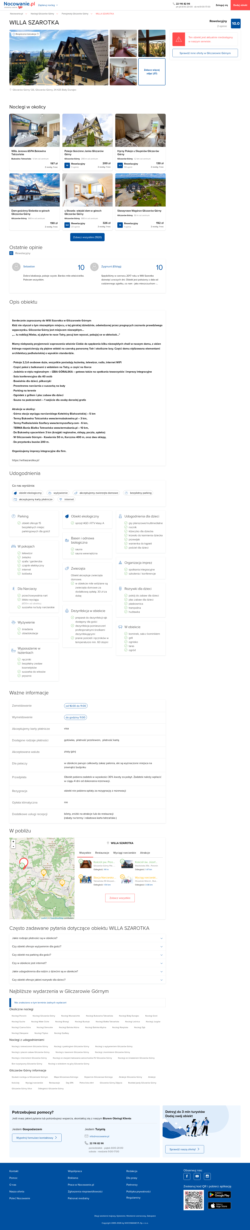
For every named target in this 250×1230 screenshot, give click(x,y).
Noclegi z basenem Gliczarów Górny (72, 1052)
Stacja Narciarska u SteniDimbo (112, 877)
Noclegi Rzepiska (120, 1027)
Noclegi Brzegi (62, 1021)
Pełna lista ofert (87, 1082)
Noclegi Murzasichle (70, 1015)
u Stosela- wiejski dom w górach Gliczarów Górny (83, 212)
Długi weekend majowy (104, 1215)
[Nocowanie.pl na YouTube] (197, 1176)
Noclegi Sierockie (45, 1027)
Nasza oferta (16, 1191)
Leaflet (44, 918)
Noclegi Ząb (139, 1027)
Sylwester (120, 1215)
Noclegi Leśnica (132, 1021)
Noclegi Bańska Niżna (69, 1027)
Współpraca (75, 1171)
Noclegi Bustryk (82, 1021)
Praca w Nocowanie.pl (81, 1184)
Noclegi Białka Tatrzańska (107, 1021)
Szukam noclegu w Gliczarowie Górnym (30, 1076)
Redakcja (131, 1171)
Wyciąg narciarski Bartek (149, 877)
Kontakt (13, 1171)
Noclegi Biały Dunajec (129, 1015)
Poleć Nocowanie (19, 1198)
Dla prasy (131, 1178)
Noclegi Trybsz (41, 1033)
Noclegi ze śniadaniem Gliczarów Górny (136, 1057)
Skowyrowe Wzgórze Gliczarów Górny (139, 211)
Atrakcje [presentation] (145, 853)
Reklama (73, 1178)
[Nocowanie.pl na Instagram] (207, 1176)
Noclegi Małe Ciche (40, 1021)
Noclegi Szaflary (61, 1033)
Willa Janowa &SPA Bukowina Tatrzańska (28, 152)
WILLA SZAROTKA (34, 22)
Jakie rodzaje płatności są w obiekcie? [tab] (34, 938)
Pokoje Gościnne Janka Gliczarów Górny (84, 152)
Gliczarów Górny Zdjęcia (111, 1082)
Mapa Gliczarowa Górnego (66, 1076)
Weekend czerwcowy (136, 1215)
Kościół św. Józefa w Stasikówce (154, 862)
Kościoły (15, 1082)
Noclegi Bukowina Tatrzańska (99, 1015)
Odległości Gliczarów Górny (51, 1088)
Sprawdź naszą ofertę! (183, 1149)
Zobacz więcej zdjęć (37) (152, 71)
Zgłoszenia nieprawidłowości (85, 1191)
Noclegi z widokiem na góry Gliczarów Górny (68, 1063)
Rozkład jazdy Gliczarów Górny (142, 1082)
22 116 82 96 (183, 3)
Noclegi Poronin (19, 1015)
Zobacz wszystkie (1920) (87, 237)
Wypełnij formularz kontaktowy (34, 1138)
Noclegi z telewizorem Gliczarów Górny (30, 1046)
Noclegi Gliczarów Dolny (44, 1015)
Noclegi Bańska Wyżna (95, 1027)
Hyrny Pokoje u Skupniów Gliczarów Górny (138, 152)
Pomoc (13, 1178)
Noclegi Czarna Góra (21, 1027)
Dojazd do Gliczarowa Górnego (98, 1076)
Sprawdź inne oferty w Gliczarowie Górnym (205, 53)
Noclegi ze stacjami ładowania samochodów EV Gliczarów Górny (82, 1057)
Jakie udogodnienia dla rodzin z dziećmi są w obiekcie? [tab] (45, 971)
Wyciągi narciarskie (34, 1082)
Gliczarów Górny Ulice (22, 1088)
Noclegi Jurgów (153, 1021)
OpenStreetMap (56, 918)
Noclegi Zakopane (20, 1033)
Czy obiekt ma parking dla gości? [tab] (31, 954)
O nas (12, 1184)
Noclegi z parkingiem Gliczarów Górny (71, 1046)
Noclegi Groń (151, 1015)
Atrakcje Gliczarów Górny (130, 1076)
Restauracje (54, 1082)
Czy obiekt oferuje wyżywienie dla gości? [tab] (36, 946)
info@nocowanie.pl (99, 1136)
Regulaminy (133, 1197)
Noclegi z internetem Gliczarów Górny (29, 1057)
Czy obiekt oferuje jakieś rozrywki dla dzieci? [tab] (38, 979)
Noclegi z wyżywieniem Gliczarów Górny (113, 1046)
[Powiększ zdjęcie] (123, 43)
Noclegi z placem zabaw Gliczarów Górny (30, 1052)
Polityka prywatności (138, 1191)
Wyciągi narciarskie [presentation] (124, 853)
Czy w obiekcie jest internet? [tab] (29, 963)
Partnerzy (132, 1184)
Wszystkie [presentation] (85, 853)
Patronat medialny (78, 1198)
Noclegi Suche (18, 1021)
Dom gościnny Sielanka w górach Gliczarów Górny (30, 212)
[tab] (85, 852)
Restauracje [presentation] (102, 853)
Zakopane (151, 1215)
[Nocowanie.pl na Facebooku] (187, 1176)
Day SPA (69, 1082)
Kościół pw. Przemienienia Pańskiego (116, 862)
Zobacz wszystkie (120, 898)
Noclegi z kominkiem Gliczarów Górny (112, 1052)
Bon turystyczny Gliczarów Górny (27, 1063)
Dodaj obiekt (240, 5)
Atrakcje (152, 1076)
